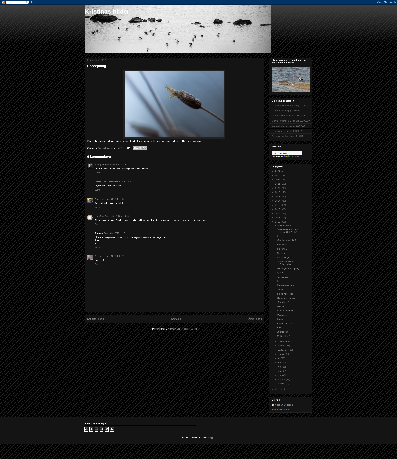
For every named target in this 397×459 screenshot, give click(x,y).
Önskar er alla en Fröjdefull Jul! (285, 262)
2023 (278, 175)
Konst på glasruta (285, 285)
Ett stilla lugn (283, 257)
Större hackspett (285, 294)
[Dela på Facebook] (143, 148)
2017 (278, 201)
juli (279, 358)
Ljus (279, 281)
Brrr (279, 327)
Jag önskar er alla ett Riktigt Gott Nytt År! (287, 230)
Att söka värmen (285, 323)
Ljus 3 (280, 272)
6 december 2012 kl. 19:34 (117, 164)
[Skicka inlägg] (128, 148)
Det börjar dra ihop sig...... (290, 268)
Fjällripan (99, 164)
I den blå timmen (285, 310)
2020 (278, 188)
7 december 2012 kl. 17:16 (115, 233)
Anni (97, 199)
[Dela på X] (140, 148)
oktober (282, 345)
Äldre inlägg (255, 319)
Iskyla (280, 319)
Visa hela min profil (281, 409)
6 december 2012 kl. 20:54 (119, 182)
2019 (278, 192)
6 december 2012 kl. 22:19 (112, 199)
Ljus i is (280, 236)
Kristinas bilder (107, 11)
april (280, 371)
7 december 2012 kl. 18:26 (112, 256)
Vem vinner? (283, 302)
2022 (278, 179)
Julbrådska (282, 331)
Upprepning (283, 315)
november (283, 341)
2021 (278, 184)
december (283, 225)
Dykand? (281, 306)
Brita (97, 256)
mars (280, 375)
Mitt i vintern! (283, 336)
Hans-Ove (99, 216)
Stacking (281, 253)
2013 (278, 217)
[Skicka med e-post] (134, 148)
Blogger (211, 437)
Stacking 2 (282, 249)
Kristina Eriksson (284, 405)
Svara (97, 173)
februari (282, 379)
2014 (278, 213)
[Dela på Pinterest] (145, 148)
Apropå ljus (282, 277)
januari (281, 383)
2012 (278, 222)
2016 (278, 205)
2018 (278, 196)
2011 (277, 389)
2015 (278, 209)
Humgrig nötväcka (286, 298)
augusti (281, 354)
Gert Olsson (100, 182)
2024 (278, 171)
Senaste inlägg (95, 319)
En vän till (282, 244)
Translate (294, 156)
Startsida (176, 319)
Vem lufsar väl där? (286, 240)
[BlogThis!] (137, 148)
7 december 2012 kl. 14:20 (117, 216)
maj (280, 367)
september (283, 350)
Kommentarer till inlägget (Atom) (182, 329)
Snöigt (280, 289)
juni (280, 362)
